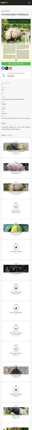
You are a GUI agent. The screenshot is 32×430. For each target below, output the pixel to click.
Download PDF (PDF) (17, 64)
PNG (11, 76)
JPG (8, 76)
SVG (13, 76)
